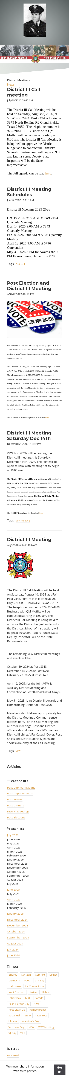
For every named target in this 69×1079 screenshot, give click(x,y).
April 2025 (13, 899)
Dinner (53, 974)
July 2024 (13, 949)
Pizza (36, 1003)
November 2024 (17, 925)
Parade (39, 998)
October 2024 (16, 931)
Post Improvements (20, 793)
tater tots (41, 1015)
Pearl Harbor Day (18, 1003)
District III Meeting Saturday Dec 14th (29, 435)
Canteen (26, 974)
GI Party (39, 980)
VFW (18, 751)
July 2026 (13, 835)
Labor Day (14, 998)
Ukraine (12, 1021)
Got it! (59, 1070)
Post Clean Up (16, 1009)
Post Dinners (15, 805)
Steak (28, 1015)
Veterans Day (16, 1027)
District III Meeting (29, 539)
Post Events (14, 799)
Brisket (12, 974)
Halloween (14, 986)
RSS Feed (13, 1055)
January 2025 (15, 913)
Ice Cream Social (34, 986)
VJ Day (12, 1033)
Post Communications (21, 787)
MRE (27, 998)
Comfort (40, 974)
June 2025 (13, 889)
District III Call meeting (23, 92)
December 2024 (17, 919)
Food (27, 980)
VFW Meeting (23, 520)
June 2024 (13, 955)
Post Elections (16, 817)
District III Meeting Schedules (29, 191)
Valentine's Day (30, 1021)
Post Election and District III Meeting (29, 285)
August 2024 (15, 943)
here (48, 173)
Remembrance (38, 1009)
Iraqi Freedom (16, 992)
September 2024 (18, 937)
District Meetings (18, 811)
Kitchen (45, 992)
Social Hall (14, 1015)
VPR (22, 1033)
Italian (33, 992)
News (11, 84)
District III (20, 264)
